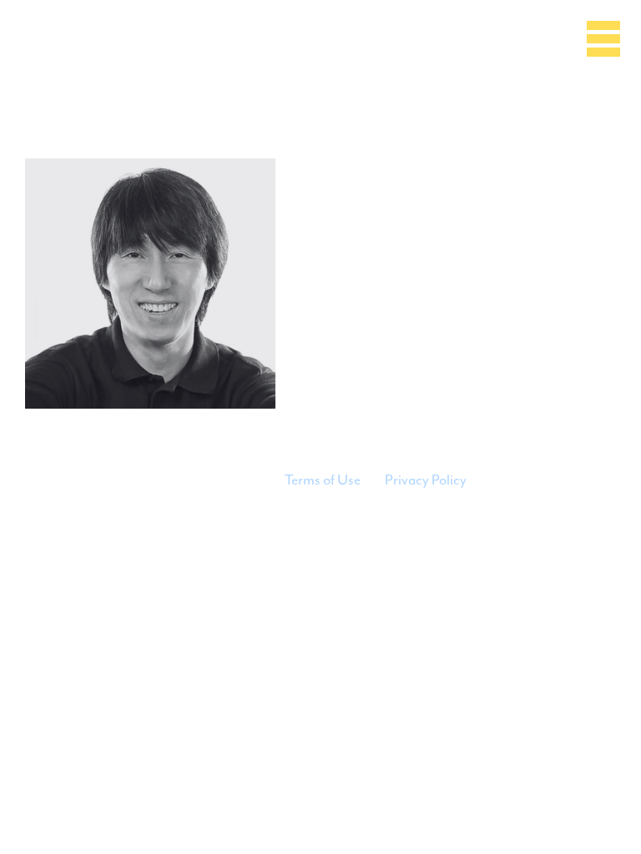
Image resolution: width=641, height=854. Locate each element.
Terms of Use (323, 479)
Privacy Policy (426, 479)
